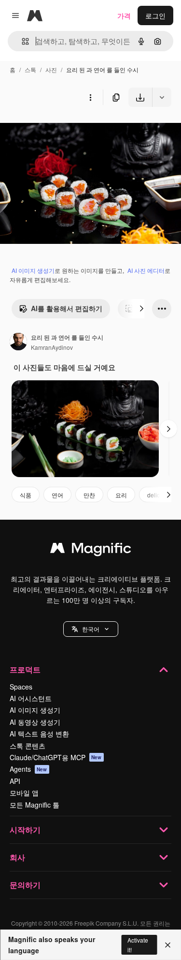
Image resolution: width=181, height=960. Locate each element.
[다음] (141, 308)
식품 (25, 495)
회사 (17, 857)
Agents (28, 769)
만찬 (89, 495)
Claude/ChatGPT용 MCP (56, 757)
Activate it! (137, 944)
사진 (51, 69)
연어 (57, 495)
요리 (121, 495)
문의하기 (25, 884)
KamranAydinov (52, 347)
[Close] (168, 945)
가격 (124, 15)
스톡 (30, 69)
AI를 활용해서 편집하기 (66, 308)
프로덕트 (25, 669)
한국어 (90, 629)
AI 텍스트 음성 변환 (39, 733)
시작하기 (25, 829)
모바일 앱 (24, 792)
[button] (90, 629)
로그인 (155, 15)
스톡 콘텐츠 (27, 745)
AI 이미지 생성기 (33, 270)
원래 (55, 129)
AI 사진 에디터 (146, 270)
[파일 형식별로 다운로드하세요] (161, 97)
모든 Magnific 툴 (34, 805)
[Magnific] (90, 550)
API (15, 781)
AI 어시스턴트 (31, 698)
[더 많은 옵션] (90, 97)
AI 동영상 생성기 (35, 722)
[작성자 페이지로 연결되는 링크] (18, 342)
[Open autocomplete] (21, 41)
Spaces (21, 686)
